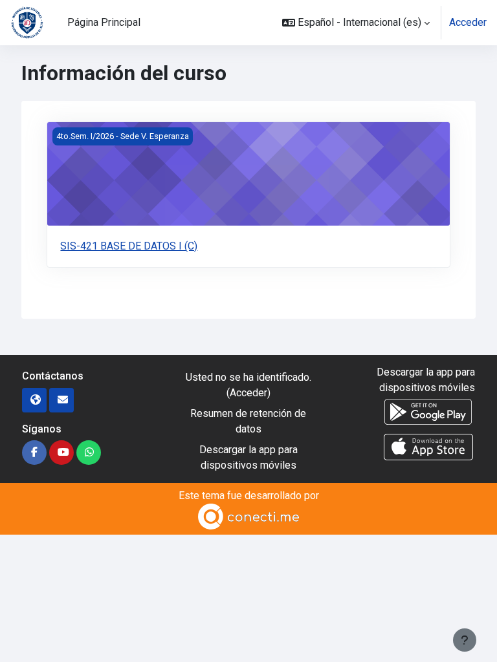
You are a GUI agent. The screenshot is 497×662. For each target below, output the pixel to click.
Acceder (468, 22)
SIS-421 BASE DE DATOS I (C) (128, 246)
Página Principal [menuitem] (103, 22)
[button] (356, 22)
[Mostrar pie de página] (464, 640)
